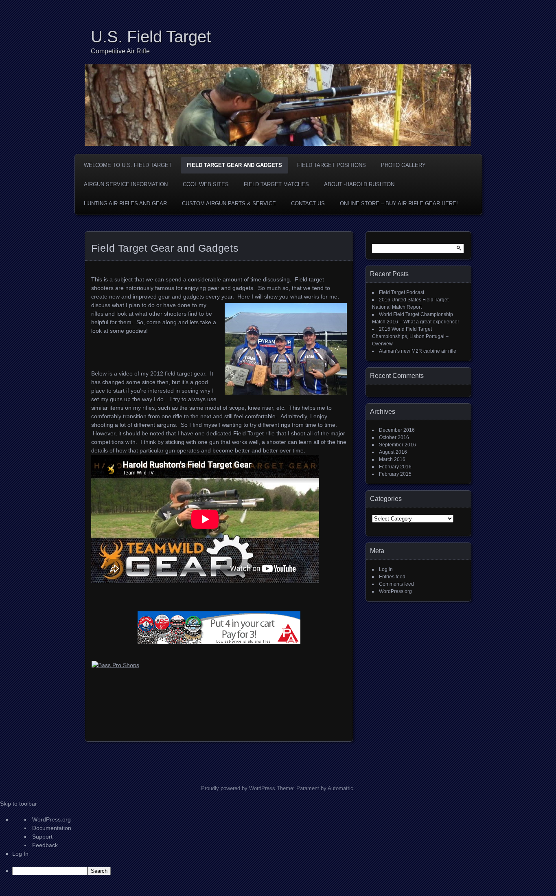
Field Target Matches (276, 184)
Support (42, 836)
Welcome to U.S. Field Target (128, 165)
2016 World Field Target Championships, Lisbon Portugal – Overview (410, 336)
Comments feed (396, 584)
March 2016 (392, 459)
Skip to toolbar (18, 803)
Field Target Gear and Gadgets (234, 165)
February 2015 (395, 474)
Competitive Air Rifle (120, 51)
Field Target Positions (331, 165)
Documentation (51, 828)
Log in (386, 569)
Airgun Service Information (126, 184)
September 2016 (397, 445)
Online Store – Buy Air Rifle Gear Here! (399, 203)
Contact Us (308, 203)
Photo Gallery (403, 165)
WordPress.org (395, 591)
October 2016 (394, 437)
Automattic (340, 788)
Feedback (45, 845)
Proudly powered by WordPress (238, 788)
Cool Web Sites (206, 184)
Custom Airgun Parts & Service (229, 203)
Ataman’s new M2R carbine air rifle (417, 351)
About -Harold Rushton (359, 184)
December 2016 (397, 430)
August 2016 (393, 452)
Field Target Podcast (401, 292)
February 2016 (395, 467)
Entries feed (392, 577)
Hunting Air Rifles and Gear (125, 203)
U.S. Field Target (151, 37)
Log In (20, 853)
